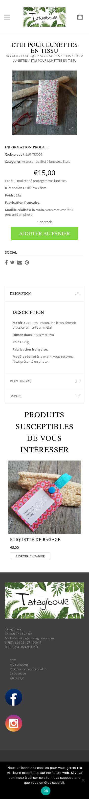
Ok (46, 791)
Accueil (12, 55)
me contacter (19, 664)
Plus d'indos (20, 381)
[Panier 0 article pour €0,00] (77, 17)
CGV (13, 660)
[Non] (82, 780)
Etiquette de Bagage (35, 539)
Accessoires (50, 55)
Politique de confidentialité (28, 669)
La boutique (18, 673)
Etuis (67, 55)
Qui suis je (17, 678)
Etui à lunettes (50, 161)
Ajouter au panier (44, 233)
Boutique (29, 55)
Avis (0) (15, 396)
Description (20, 293)
